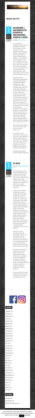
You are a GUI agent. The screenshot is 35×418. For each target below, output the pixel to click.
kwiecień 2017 (8, 360)
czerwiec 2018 (9, 341)
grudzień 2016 (9, 370)
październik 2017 (9, 353)
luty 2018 (7, 343)
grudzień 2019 (9, 328)
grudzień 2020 (9, 316)
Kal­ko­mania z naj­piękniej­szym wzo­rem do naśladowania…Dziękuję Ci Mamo (20, 32)
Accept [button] (21, 416)
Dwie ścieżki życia (22, 40)
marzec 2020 (8, 326)
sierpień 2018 (8, 338)
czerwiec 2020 (9, 321)
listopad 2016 (9, 373)
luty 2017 (7, 365)
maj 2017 (7, 358)
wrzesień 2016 (9, 377)
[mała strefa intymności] (17, 5)
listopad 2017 (8, 350)
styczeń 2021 (8, 314)
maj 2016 (7, 385)
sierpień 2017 (8, 355)
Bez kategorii (8, 398)
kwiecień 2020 (9, 324)
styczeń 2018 (8, 346)
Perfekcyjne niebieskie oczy (12, 403)
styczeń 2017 (8, 368)
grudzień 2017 (9, 348)
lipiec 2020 (8, 319)
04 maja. (16, 163)
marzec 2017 (8, 363)
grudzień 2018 (9, 336)
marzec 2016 (8, 387)
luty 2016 (7, 390)
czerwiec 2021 (9, 311)
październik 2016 (9, 375)
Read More (27, 415)
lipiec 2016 (8, 382)
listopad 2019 (9, 331)
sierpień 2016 (8, 380)
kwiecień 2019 (8, 333)
